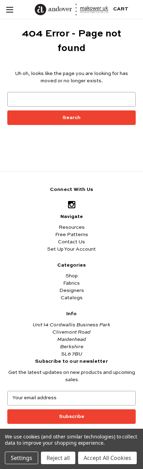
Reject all (58, 458)
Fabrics (71, 283)
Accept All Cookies (107, 458)
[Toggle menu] (9, 9)
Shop (72, 276)
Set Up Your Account (71, 249)
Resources (72, 227)
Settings (21, 458)
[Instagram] (71, 204)
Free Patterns (71, 234)
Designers (71, 290)
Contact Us (71, 242)
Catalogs (72, 297)
